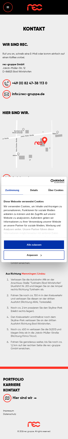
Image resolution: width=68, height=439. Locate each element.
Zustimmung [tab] (12, 190)
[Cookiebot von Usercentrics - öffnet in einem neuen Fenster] (50, 181)
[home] (34, 7)
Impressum (8, 411)
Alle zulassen (34, 244)
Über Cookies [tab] (55, 190)
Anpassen (32, 255)
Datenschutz (9, 414)
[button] (8, 7)
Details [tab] (34, 190)
